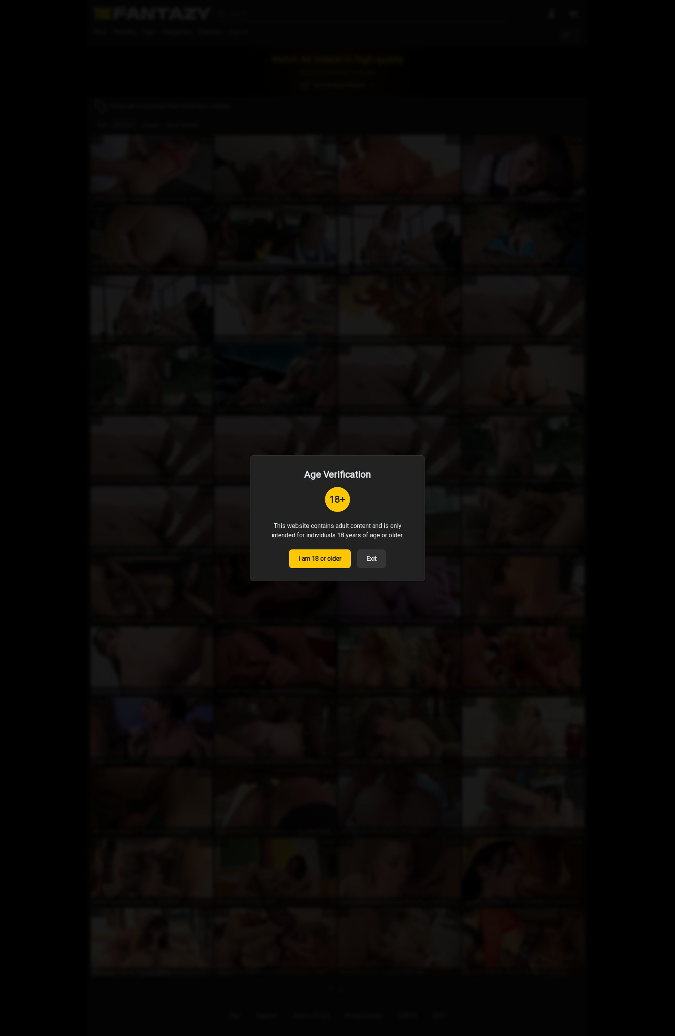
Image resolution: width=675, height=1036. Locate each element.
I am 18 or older (319, 558)
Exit (371, 558)
